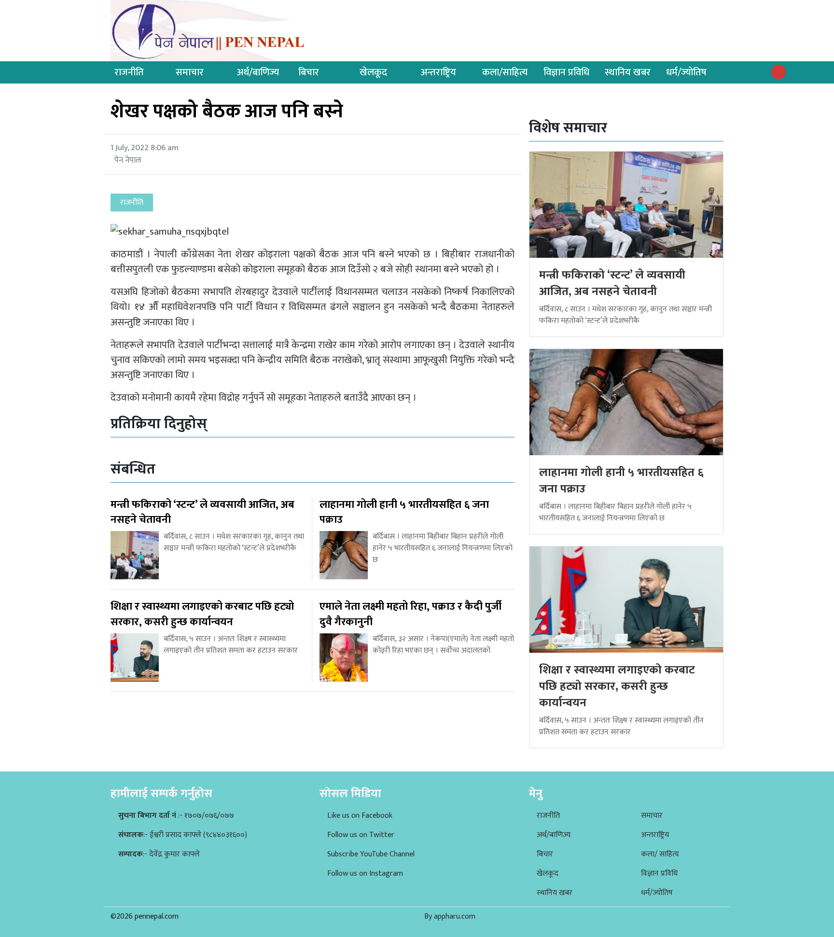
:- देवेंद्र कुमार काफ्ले (159, 854)
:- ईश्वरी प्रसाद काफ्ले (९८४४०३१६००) (182, 834)
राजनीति (129, 72)
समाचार (190, 72)
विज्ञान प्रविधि (566, 72)
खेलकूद (373, 72)
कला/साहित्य (505, 72)
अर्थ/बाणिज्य (258, 72)
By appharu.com (449, 916)
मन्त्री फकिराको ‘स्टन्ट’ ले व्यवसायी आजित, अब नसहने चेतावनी (612, 283)
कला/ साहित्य (660, 854)
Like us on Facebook (359, 815)
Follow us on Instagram (365, 873)
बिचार (308, 72)
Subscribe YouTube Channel (371, 854)
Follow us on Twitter (360, 834)
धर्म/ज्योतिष (686, 72)
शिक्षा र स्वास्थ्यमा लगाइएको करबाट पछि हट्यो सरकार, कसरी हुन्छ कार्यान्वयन (617, 686)
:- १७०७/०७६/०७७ (176, 815)
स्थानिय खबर (628, 72)
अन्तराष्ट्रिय (438, 72)
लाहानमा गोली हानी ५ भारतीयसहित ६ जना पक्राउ (621, 481)
